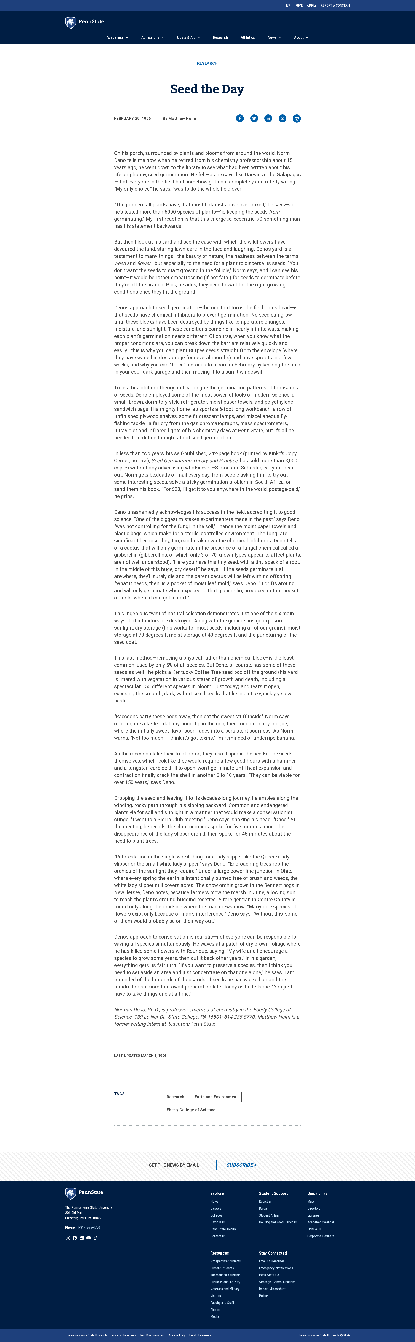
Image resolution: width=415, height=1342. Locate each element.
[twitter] (254, 118)
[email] (282, 118)
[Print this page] (297, 118)
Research (207, 63)
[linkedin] (268, 118)
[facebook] (240, 118)
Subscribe (239, 1165)
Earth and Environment (216, 1096)
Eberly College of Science (191, 1109)
